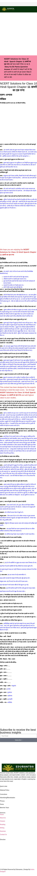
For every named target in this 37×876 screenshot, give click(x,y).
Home (2, 814)
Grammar (3, 831)
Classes (2, 821)
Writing (2, 828)
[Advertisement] (18, 34)
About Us (3, 818)
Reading (2, 824)
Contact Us (3, 834)
